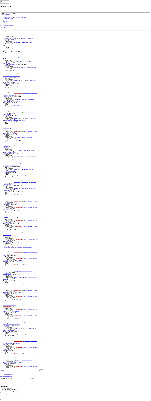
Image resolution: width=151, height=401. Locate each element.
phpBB (9, 397)
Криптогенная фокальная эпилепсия (10, 165)
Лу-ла (4, 70)
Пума (4, 363)
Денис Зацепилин (8, 140)
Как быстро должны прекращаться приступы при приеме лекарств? (16, 336)
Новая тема (2, 27)
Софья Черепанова (6, 121)
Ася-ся (4, 204)
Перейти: (3, 378)
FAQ (4, 20)
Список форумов (6, 17)
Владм (4, 312)
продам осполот (6, 69)
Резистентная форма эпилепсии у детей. (11, 330)
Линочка (6, 217)
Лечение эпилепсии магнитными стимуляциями (12, 57)
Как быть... (5, 196)
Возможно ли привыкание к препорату (11, 311)
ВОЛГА (4, 287)
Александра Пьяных (7, 299)
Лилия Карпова (17, 194)
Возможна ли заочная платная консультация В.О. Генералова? (15, 126)
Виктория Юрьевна (11, 108)
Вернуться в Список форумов (6, 376)
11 (6, 64)
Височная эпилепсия (7, 235)
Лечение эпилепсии (22, 17)
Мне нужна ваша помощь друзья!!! (10, 152)
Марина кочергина (6, 51)
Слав (4, 344)
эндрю (4, 356)
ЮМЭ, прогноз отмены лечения (9, 305)
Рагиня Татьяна (6, 236)
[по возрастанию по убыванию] (37, 370)
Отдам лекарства (6, 298)
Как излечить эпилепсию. (8, 222)
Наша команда (6, 395)
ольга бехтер (5, 261)
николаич (16, 169)
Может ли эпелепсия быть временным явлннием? (13, 362)
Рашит (15, 73)
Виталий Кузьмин (6, 178)
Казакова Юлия (17, 67)
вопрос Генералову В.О (7, 228)
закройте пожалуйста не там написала (10, 133)
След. (2, 370)
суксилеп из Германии (7, 349)
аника (4, 293)
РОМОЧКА (5, 197)
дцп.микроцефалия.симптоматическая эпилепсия (13, 260)
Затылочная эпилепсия (7, 285)
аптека (4, 39)
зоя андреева (5, 242)
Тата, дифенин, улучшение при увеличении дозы (13, 88)
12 (7, 64)
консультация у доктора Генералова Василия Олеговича (14, 120)
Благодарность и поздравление (9, 82)
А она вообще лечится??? (8, 355)
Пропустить (2, 10)
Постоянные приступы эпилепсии (10, 203)
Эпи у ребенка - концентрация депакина (11, 171)
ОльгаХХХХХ (6, 128)
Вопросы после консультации (9, 317)
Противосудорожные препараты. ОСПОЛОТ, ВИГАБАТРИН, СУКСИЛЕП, (18, 38)
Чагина (5, 115)
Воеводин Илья (6, 83)
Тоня (4, 350)
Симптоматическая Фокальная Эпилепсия (11, 324)
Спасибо (16, 61)
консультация (5, 50)
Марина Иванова (6, 280)
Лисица (4, 337)
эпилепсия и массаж (7, 273)
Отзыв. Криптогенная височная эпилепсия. (11, 95)
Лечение (4, 216)
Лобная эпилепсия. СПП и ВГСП (9, 190)
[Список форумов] (4, 3)
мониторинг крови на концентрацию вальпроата (13, 292)
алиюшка (7, 77)
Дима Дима (5, 147)
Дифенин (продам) (6, 146)
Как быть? (5, 107)
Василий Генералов (18, 86)
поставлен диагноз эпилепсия (9, 209)
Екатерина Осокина (7, 274)
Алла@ (8, 210)
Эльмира (7, 166)
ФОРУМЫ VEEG (14, 17)
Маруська (5, 331)
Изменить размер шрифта (8, 18)
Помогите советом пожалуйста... (9, 158)
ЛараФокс (5, 153)
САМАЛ (4, 229)
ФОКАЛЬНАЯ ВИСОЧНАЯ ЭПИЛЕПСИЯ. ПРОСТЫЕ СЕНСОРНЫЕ (17, 247)
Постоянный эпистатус (7, 254)
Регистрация (5, 21)
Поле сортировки (20, 370)
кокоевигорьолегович (9, 248)
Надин (4, 134)
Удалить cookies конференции (15, 395)
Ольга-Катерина (6, 325)
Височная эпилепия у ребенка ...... (10, 139)
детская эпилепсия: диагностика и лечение (11, 76)
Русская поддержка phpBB (5, 398)
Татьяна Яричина (8, 185)
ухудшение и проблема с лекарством (10, 177)
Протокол (16, 163)
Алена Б (4, 255)
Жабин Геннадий (11, 64)
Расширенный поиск (5, 14)
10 (4, 64)
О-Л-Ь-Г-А (7, 318)
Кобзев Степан (6, 223)
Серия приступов (6, 63)
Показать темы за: (7, 370)
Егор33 (4, 58)
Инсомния (5, 172)
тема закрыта (5, 279)
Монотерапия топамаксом (8, 241)
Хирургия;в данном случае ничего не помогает (12, 343)
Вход (4, 22)
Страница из (7, 31)
